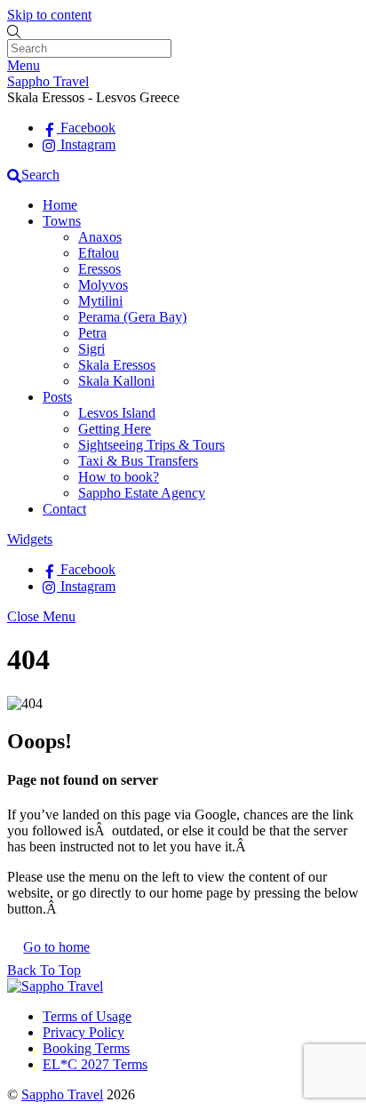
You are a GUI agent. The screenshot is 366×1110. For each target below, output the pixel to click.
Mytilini (100, 300)
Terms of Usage (87, 1016)
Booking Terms (86, 1048)
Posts (57, 396)
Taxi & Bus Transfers (138, 460)
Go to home (56, 946)
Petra (92, 332)
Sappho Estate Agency (141, 492)
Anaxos (100, 236)
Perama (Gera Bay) (132, 316)
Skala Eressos (116, 364)
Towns (62, 220)
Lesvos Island (116, 412)
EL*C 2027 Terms (95, 1064)
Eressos (99, 268)
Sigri (91, 348)
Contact (64, 508)
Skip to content (49, 14)
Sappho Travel (62, 1094)
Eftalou (98, 252)
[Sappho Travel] (55, 986)
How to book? (118, 476)
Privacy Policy (83, 1032)
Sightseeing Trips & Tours (151, 444)
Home (60, 204)
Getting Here (114, 428)
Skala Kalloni (116, 380)
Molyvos (103, 284)
